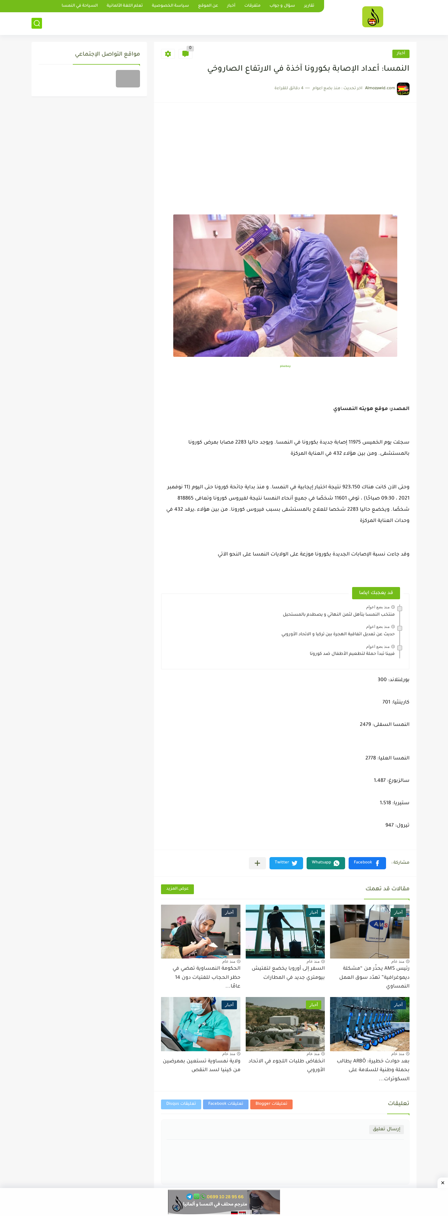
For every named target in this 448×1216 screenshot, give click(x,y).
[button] (367, 863)
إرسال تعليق (386, 1129)
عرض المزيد (177, 889)
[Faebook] (128, 78)
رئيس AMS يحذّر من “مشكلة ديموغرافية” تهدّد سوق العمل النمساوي (374, 978)
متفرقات (252, 6)
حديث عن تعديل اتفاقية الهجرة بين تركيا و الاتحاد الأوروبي (338, 634)
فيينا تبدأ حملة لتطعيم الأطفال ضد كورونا (352, 654)
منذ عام (397, 961)
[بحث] (36, 23)
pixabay (285, 366)
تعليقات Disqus (181, 1104)
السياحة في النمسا (80, 6)
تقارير (309, 6)
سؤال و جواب (282, 6)
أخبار (231, 6)
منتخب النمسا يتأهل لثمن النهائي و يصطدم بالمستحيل (339, 615)
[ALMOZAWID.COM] (372, 16)
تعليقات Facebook (225, 1104)
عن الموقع (208, 6)
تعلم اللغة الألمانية (125, 6)
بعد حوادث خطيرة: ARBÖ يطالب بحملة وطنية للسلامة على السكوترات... (373, 1070)
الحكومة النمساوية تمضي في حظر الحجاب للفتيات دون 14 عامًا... (206, 978)
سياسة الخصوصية (170, 6)
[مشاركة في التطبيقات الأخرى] (257, 863)
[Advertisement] (285, 162)
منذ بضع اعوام (378, 607)
